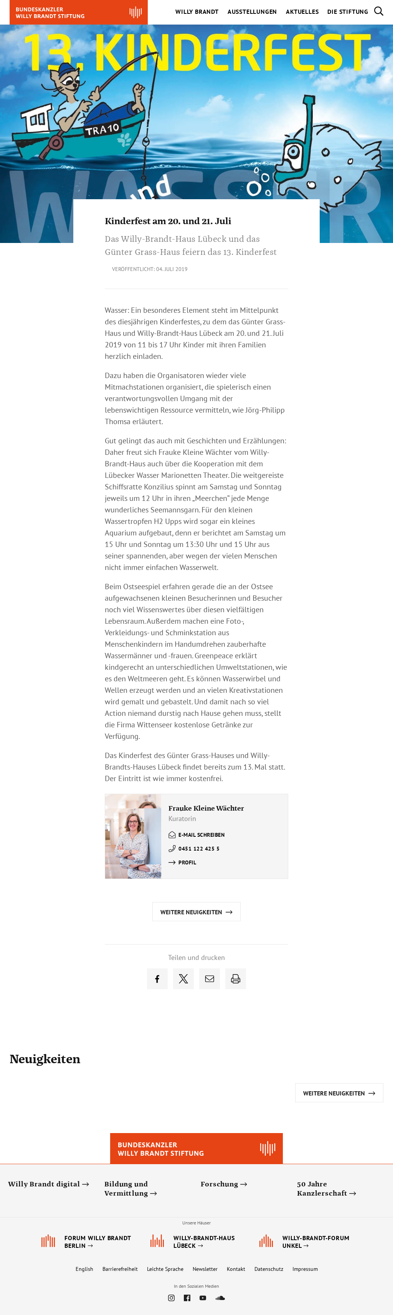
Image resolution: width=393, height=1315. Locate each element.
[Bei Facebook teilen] (157, 978)
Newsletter (205, 1268)
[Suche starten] (375, 12)
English (84, 1268)
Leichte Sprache (165, 1268)
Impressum (305, 1268)
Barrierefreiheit (120, 1268)
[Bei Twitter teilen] (183, 978)
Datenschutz (268, 1268)
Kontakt (236, 1268)
